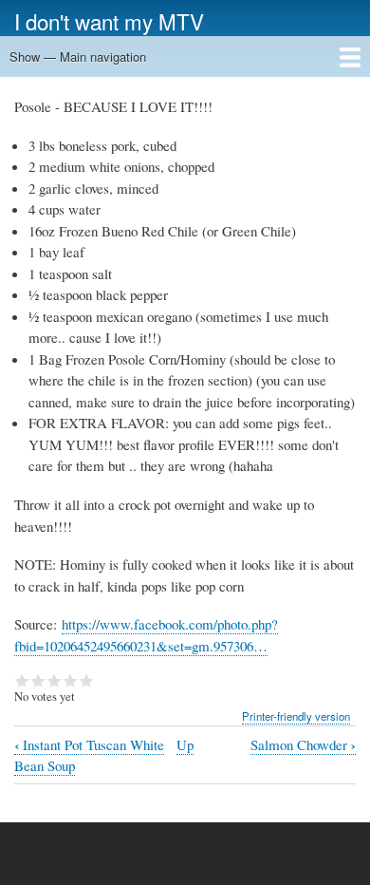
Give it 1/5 (22, 680)
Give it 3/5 (54, 680)
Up (185, 744)
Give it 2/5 (38, 680)
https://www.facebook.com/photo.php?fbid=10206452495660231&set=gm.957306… (146, 634)
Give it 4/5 (71, 680)
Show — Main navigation (77, 56)
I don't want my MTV (109, 21)
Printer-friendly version (296, 716)
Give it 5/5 (87, 680)
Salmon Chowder (303, 745)
